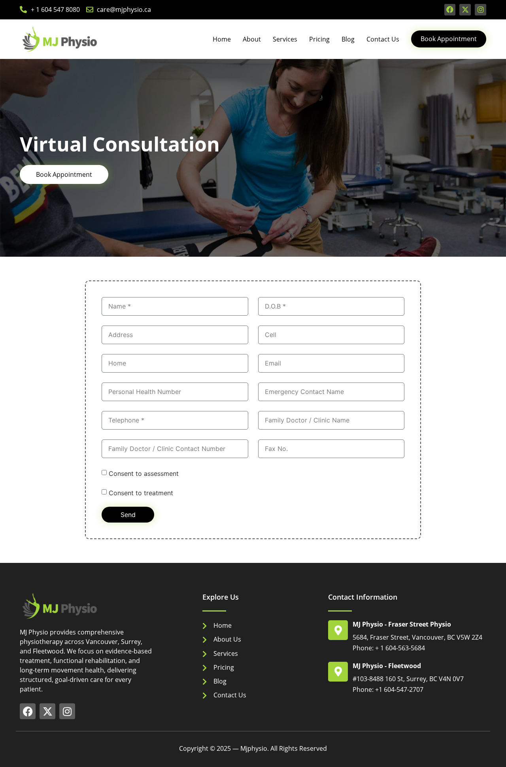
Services (285, 39)
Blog (348, 39)
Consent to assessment (144, 473)
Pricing (319, 39)
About (252, 39)
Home (222, 39)
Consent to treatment (141, 492)
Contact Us (382, 39)
